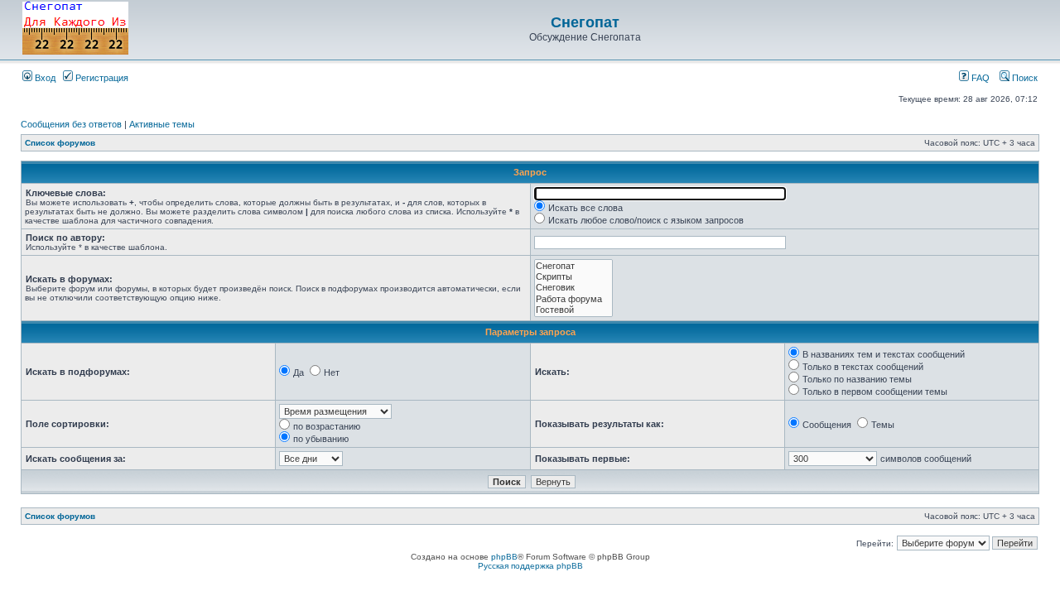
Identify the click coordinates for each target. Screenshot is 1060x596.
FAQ (979, 78)
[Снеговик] (573, 287)
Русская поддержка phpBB (530, 565)
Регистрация (100, 78)
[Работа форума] (573, 299)
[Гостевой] (573, 310)
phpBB (504, 556)
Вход (43, 78)
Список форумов (60, 142)
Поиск (1023, 78)
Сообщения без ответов (71, 124)
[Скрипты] (573, 277)
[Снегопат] (573, 266)
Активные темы (162, 124)
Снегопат (585, 22)
